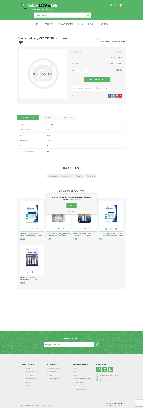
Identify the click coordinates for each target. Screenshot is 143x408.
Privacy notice (29, 375)
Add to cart (27, 228)
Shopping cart (120, 5)
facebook (109, 96)
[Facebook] (98, 369)
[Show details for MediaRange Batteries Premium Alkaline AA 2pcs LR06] (32, 213)
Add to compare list (83, 88)
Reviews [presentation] (48, 117)
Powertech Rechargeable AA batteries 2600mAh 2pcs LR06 (58, 236)
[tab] (28, 117)
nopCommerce (118, 404)
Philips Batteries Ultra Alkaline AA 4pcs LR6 (29, 278)
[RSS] (110, 369)
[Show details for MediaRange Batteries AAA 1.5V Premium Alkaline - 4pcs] (111, 213)
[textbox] (59, 15)
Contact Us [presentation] (67, 117)
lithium (89, 176)
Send (96, 344)
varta (78, 176)
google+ (120, 96)
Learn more (71, 211)
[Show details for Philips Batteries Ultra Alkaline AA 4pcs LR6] (32, 257)
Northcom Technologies (115, 406)
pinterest (117, 96)
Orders (51, 375)
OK (71, 205)
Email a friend (104, 88)
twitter (113, 96)
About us (28, 382)
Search (88, 15)
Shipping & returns (31, 372)
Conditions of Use (31, 379)
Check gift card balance (81, 389)
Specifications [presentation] (28, 117)
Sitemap (27, 368)
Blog (75, 375)
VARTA (119, 52)
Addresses (53, 372)
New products (78, 386)
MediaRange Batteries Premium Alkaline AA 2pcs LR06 (31, 236)
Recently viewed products (82, 379)
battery (52, 176)
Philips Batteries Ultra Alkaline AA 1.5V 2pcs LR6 (83, 235)
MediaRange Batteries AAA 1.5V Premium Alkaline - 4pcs (111, 235)
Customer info (54, 368)
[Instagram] (104, 369)
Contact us (28, 386)
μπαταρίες (65, 176)
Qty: (72, 71)
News (76, 372)
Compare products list (81, 382)
